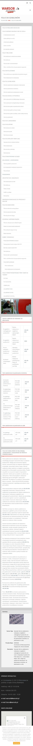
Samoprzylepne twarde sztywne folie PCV (13, 244)
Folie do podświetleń (8, 117)
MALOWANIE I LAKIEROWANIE (10, 160)
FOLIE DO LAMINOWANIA (9, 120)
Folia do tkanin (7, 170)
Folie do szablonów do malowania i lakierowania (14, 85)
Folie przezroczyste (8, 131)
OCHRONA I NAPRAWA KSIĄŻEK (10, 219)
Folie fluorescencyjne (8, 135)
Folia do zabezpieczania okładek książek (12, 222)
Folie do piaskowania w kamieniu (11, 88)
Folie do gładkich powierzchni (10, 163)
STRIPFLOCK (7, 285)
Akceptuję (16, 743)
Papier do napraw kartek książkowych (12, 226)
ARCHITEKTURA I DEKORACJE (10, 178)
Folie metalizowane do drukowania (11, 77)
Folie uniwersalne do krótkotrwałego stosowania (14, 99)
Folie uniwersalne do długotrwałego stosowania (14, 102)
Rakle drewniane (7, 233)
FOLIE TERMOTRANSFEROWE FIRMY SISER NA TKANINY (15, 273)
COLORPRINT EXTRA (8, 292)
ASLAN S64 (13, 573)
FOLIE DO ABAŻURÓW (8, 205)
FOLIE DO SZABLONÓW (8, 81)
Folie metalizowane (8, 145)
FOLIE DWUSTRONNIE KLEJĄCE (11, 156)
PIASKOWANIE (6, 174)
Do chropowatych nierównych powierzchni (13, 167)
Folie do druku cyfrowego (9, 149)
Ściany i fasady (7, 188)
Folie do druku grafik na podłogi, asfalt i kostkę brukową (16, 113)
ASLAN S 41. (25, 542)
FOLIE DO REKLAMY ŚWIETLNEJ (11, 138)
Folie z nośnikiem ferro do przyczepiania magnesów (15, 67)
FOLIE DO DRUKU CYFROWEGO (11, 95)
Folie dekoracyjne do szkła (9, 181)
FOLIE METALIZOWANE (8, 70)
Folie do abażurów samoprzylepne (11, 208)
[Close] (25, 718)
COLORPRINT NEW (8, 289)
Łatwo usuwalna (7, 45)
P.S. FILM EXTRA (7, 281)
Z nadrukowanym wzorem (9, 35)
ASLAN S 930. (6, 514)
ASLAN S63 (18, 579)
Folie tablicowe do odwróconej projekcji (12, 56)
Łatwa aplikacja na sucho (9, 38)
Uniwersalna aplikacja (8, 42)
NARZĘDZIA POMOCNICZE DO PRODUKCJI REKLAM (13, 200)
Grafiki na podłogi (7, 192)
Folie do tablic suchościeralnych (11, 63)
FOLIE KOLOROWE (7, 124)
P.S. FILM (6, 278)
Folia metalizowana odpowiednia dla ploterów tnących (15, 74)
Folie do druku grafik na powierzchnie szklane (14, 106)
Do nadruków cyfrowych (9, 49)
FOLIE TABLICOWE (7, 53)
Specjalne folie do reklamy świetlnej (11, 142)
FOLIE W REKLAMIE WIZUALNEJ (11, 27)
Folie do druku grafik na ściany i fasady (12, 110)
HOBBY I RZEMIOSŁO (8, 237)
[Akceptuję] (31, 736)
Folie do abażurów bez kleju (10, 212)
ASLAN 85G (26, 488)
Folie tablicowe (7, 60)
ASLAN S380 (24, 531)
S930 (25, 341)
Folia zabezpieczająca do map (10, 229)
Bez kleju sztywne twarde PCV (10, 247)
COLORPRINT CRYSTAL (9, 296)
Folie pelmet (6, 195)
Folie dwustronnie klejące (9, 215)
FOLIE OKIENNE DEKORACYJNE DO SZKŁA (13, 31)
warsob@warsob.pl (12, 698)
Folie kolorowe (7, 153)
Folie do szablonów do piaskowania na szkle (13, 92)
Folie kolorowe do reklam (9, 128)
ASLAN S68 (14, 575)
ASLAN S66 (25, 573)
